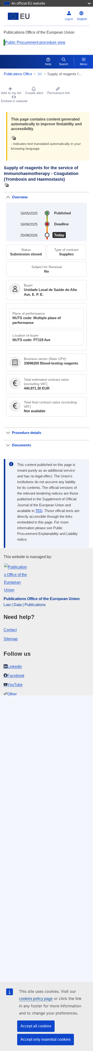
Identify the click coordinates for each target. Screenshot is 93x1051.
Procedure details (26, 433)
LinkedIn (14, 667)
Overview (20, 197)
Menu (83, 64)
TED (38, 511)
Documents (21, 445)
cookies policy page (36, 999)
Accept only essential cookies (46, 1039)
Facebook (15, 676)
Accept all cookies (36, 1026)
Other (12, 694)
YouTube (15, 685)
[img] (15, 138)
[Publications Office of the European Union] (19, 16)
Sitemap (11, 639)
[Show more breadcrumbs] (39, 74)
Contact (10, 630)
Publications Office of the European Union (42, 599)
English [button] (82, 19)
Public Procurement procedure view (35, 42)
